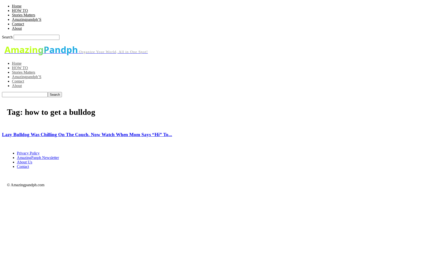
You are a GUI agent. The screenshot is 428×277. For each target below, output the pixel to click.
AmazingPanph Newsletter (38, 157)
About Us (24, 162)
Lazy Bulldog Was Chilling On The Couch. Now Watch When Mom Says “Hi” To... (87, 134)
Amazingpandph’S (26, 19)
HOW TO (20, 10)
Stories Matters (23, 15)
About (17, 28)
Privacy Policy (28, 153)
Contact (18, 24)
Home (17, 6)
